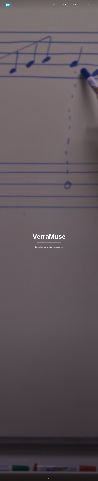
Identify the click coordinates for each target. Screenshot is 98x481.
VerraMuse (49, 236)
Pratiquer (66, 5)
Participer (76, 5)
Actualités (86, 5)
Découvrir (56, 5)
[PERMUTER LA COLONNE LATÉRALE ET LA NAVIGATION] (91, 4)
